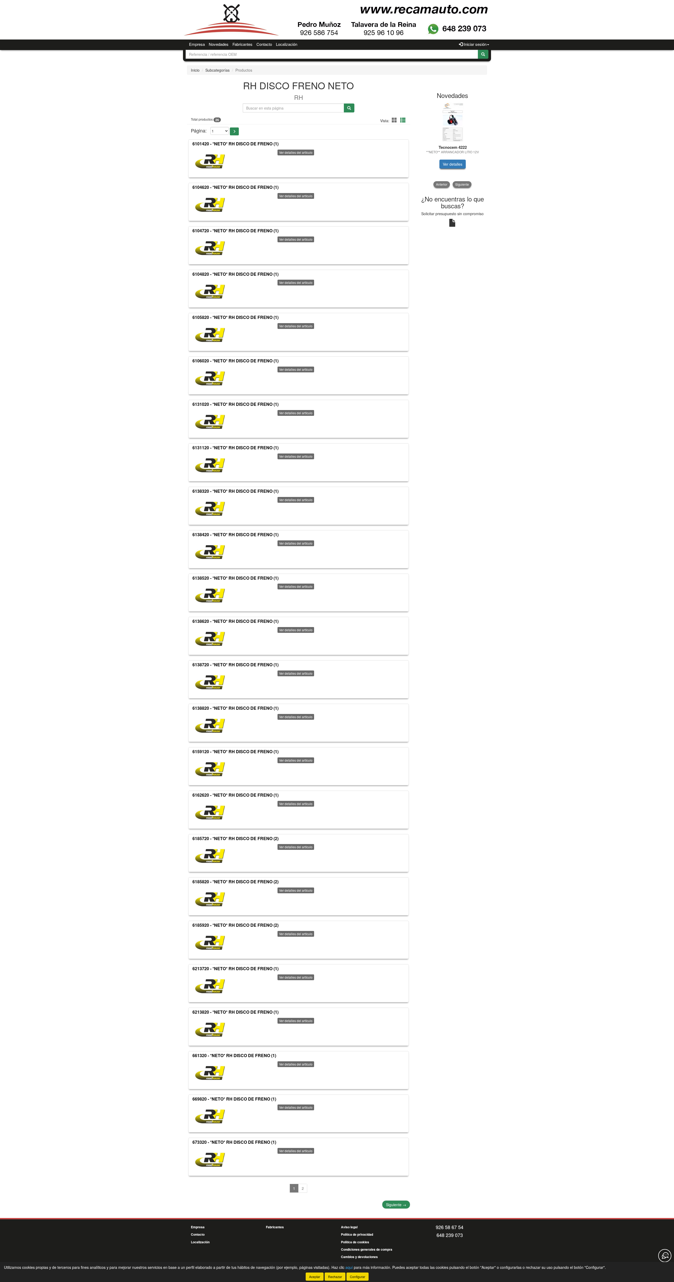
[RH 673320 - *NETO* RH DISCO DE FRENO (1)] (210, 1160)
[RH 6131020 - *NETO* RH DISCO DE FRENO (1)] (210, 422)
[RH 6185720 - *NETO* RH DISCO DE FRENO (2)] (210, 856)
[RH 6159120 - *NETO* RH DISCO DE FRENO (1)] (210, 769)
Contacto (264, 44)
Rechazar (335, 1276)
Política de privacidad (357, 1234)
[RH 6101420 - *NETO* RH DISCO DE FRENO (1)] (210, 161)
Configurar (357, 1276)
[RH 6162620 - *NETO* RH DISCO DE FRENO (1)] (210, 813)
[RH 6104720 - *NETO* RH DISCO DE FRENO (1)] (210, 248)
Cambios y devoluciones (359, 1256)
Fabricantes (242, 44)
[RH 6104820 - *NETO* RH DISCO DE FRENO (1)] (210, 291)
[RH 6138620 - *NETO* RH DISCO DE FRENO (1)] (210, 639)
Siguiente (396, 1204)
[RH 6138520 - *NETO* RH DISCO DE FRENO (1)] (210, 595)
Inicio (195, 70)
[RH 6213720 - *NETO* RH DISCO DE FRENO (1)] (210, 986)
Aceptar (314, 1276)
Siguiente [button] (462, 184)
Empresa (197, 44)
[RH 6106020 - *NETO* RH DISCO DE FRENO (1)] (210, 378)
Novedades (219, 44)
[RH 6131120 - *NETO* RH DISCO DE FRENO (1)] (210, 465)
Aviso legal (349, 1227)
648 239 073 (450, 1234)
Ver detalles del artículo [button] (296, 152)
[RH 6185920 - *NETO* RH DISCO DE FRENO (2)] (210, 943)
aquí (349, 1267)
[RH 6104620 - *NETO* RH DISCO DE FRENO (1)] (210, 205)
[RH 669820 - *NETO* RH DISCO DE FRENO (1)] (210, 1116)
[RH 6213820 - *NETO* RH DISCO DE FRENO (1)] (210, 1030)
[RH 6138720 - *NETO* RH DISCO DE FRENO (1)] (210, 682)
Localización (286, 44)
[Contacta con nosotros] (664, 1255)
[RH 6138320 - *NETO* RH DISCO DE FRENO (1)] (210, 509)
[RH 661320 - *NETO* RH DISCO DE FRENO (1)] (210, 1073)
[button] (395, 120)
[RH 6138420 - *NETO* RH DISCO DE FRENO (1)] (210, 552)
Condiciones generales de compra (366, 1249)
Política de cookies (355, 1242)
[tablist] (452, 145)
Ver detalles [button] (463, 164)
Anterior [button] (441, 184)
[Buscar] (483, 54)
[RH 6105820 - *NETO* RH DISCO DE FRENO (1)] (210, 335)
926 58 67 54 (449, 1227)
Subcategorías (217, 70)
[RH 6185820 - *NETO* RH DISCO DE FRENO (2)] (210, 899)
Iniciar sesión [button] (475, 44)
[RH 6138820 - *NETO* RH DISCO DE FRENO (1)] (210, 726)
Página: (199, 130)
